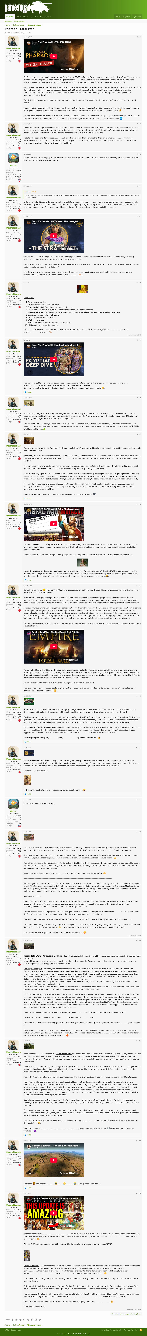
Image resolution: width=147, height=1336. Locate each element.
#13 (140, 747)
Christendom (16, 59)
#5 (140, 216)
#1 (140, 37)
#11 (140, 586)
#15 (140, 832)
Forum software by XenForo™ (73, 1334)
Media (33, 17)
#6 (140, 283)
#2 (140, 124)
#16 (140, 940)
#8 (140, 398)
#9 (140, 434)
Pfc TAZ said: (29, 192)
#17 (140, 1041)
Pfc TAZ (13, 165)
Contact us (105, 1330)
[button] (28, 16)
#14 (140, 800)
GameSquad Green (14, 1330)
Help (136, 1330)
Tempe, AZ (17, 176)
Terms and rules (116, 1330)
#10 (140, 504)
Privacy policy (129, 1330)
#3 (140, 154)
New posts (8, 21)
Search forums (19, 21)
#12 (140, 696)
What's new (21, 17)
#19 (140, 1193)
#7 (140, 340)
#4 (140, 186)
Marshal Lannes (12, 32)
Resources (44, 17)
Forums (9, 17)
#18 (140, 1141)
